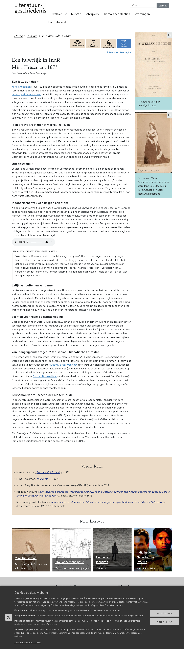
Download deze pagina (120, 52)
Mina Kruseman (21, 86)
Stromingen (142, 14)
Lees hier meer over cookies (27, 642)
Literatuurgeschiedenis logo (30, 9)
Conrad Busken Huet (45, 376)
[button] (143, 5)
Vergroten (169, 35)
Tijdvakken (55, 14)
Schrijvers (92, 14)
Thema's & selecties (116, 14)
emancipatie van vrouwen (26, 94)
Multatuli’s (55, 364)
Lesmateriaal (57, 22)
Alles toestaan (164, 613)
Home (18, 36)
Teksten (76, 14)
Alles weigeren (164, 621)
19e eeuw (124, 43)
